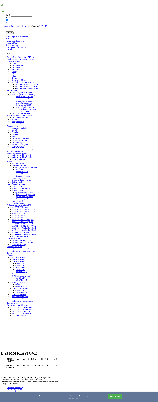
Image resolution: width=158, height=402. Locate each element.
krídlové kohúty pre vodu (25, 195)
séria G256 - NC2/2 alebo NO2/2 (24, 226)
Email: (8, 15)
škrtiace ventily (17, 182)
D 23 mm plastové (18, 257)
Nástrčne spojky (13, 126)
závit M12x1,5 (21, 272)
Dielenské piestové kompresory (17, 37)
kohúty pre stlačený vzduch (22, 188)
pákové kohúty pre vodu (25, 193)
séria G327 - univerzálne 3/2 (22, 232)
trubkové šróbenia (18, 159)
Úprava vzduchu (12, 45)
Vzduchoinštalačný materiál (16, 47)
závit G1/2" (20, 278)
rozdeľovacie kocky (19, 245)
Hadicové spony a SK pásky (17, 305)
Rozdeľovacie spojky (19, 140)
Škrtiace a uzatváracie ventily (22, 149)
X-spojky (15, 136)
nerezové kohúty (18, 201)
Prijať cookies (115, 396)
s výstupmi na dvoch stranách (22, 243)
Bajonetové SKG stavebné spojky (19, 115)
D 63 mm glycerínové (20, 274)
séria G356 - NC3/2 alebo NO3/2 (24, 234)
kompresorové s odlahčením (26, 168)
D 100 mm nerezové (19, 282)
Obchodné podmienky (15, 388)
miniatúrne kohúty (18, 186)
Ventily (9, 161)
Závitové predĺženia (19, 80)
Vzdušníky (10, 49)
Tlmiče (9, 253)
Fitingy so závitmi (13, 61)
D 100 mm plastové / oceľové (22, 276)
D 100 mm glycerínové (20, 288)
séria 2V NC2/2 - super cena (22, 207)
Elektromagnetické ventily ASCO (19, 205)
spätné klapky (21, 174)
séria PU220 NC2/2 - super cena (23, 209)
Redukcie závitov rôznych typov (23, 82)
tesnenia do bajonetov (19, 124)
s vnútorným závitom (24, 101)
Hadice (8, 39)
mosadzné (19, 170)
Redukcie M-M (17, 65)
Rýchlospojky (12, 90)
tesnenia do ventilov (23, 176)
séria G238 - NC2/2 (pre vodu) (23, 224)
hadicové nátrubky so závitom (22, 155)
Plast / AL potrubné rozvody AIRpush (21, 57)
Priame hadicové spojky (20, 138)
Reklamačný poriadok (15, 390)
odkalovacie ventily (19, 178)
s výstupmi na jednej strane (21, 240)
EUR (41, 26)
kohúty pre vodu (18, 190)
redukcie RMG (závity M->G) (27, 88)
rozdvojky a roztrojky (24, 103)
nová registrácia (21, 26)
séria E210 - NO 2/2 (19, 218)
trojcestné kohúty (18, 203)
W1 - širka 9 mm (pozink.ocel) (23, 307)
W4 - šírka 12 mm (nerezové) (22, 313)
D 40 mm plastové (18, 259)
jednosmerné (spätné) (19, 165)
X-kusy (14, 78)
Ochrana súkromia (13, 392)
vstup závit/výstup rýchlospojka (23, 251)
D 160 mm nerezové (19, 295)
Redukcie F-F (17, 70)
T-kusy (14, 74)
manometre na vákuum (20, 297)
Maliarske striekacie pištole (15, 41)
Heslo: (8, 18)
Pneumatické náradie (13, 43)
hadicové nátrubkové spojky (22, 157)
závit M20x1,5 (21, 280)
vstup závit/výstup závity (21, 249)
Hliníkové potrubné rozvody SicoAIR (21, 59)
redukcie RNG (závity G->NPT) (28, 84)
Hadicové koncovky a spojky (17, 153)
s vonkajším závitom (23, 99)
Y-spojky (14, 134)
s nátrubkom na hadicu (24, 97)
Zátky (14, 63)
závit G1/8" (20, 263)
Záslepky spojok (18, 147)
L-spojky (15, 130)
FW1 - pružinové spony (20, 315)
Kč (46, 26)
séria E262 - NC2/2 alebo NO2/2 (24, 228)
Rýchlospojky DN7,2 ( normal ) (23, 95)
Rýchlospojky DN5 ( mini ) (22, 93)
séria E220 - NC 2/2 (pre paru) (23, 220)
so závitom (25, 111)
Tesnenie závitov (13, 303)
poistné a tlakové (18, 163)
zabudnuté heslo (7, 26)
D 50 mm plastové (18, 261)
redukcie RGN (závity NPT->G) (28, 86)
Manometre (11, 255)
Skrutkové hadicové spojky (17, 151)
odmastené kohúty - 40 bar (21, 199)
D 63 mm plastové (18, 268)
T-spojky (15, 132)
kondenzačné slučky (19, 299)
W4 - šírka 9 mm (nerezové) (22, 311)
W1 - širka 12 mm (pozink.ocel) (23, 309)
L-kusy (14, 72)
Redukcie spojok (18, 143)
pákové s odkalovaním (24, 197)
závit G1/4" (20, 265)
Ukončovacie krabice (14, 247)
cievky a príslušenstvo (20, 236)
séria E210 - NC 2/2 (19, 215)
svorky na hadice (18, 122)
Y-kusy (14, 76)
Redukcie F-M (17, 68)
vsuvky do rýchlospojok (25, 107)
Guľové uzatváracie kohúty (17, 184)
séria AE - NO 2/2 (18, 213)
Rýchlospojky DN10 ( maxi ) (22, 113)
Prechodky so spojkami (20, 145)
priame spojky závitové (20, 128)
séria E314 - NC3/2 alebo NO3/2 (24, 230)
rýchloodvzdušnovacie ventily (22, 180)
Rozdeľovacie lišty (14, 238)
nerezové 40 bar (22, 172)
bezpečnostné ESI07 (23, 105)
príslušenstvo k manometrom (22, 301)
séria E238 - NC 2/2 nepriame (22, 222)
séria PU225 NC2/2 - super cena (23, 211)
